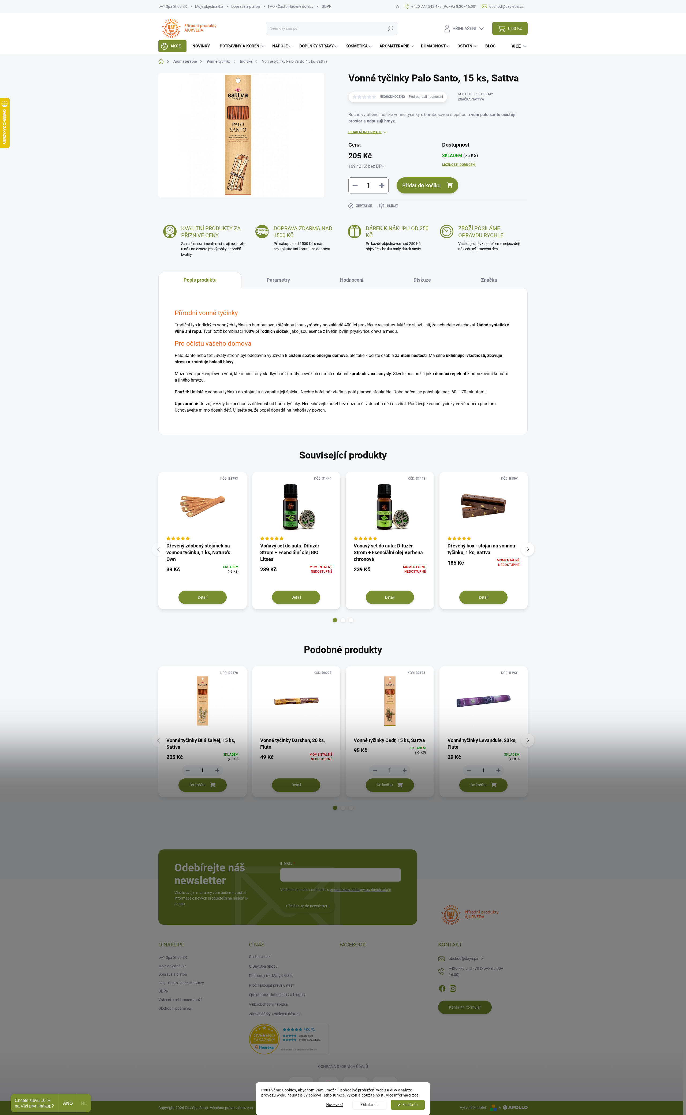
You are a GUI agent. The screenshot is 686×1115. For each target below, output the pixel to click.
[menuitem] (172, 46)
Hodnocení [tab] (351, 280)
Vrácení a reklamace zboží (180, 1000)
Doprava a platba (245, 6)
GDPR (326, 6)
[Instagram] (453, 987)
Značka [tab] (489, 280)
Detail (202, 597)
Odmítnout (369, 1105)
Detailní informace (365, 132)
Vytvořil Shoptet (473, 1107)
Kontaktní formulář (465, 1007)
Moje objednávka (209, 6)
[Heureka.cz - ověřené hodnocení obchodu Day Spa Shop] (289, 1039)
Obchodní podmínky (175, 1008)
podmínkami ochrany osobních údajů (360, 889)
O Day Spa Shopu (263, 966)
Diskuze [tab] (422, 280)
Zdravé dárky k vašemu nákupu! (275, 1014)
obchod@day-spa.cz (466, 958)
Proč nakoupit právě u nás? (271, 985)
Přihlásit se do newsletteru (308, 906)
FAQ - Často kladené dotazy (291, 6)
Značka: (471, 99)
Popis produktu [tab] (200, 280)
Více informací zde (402, 1095)
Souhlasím (410, 1105)
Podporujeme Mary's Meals (271, 976)
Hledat (390, 28)
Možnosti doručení (459, 165)
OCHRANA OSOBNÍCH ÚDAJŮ (343, 1066)
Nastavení (334, 1105)
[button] (335, 620)
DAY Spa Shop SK (172, 6)
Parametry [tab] (278, 280)
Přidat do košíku (421, 185)
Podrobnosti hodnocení (426, 97)
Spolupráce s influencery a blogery (277, 995)
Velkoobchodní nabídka (268, 1004)
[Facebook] (442, 987)
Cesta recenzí (260, 956)
